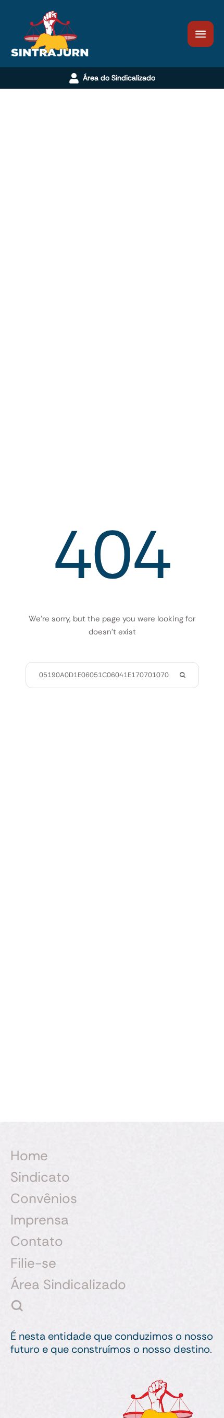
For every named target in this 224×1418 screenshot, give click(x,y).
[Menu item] (112, 1306)
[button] (201, 34)
